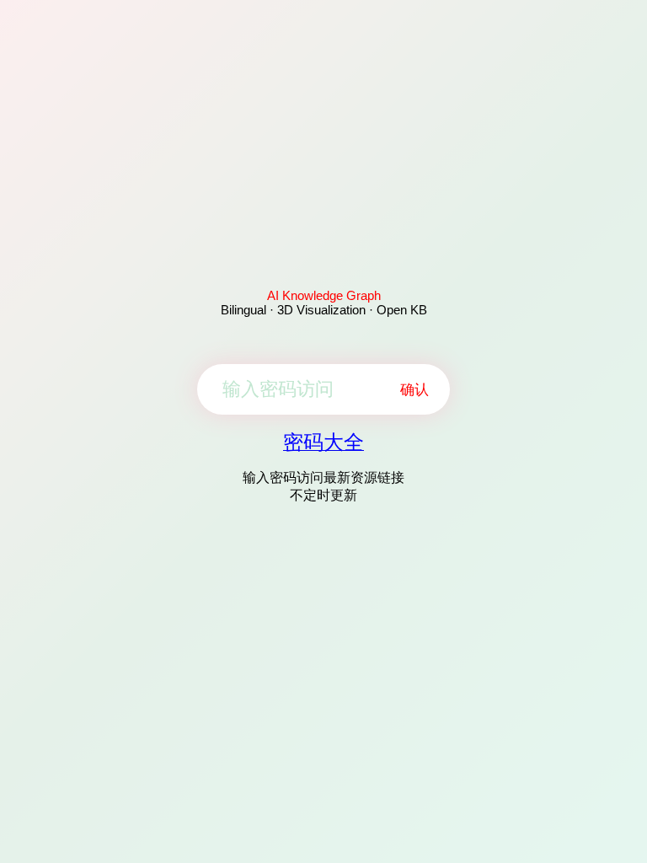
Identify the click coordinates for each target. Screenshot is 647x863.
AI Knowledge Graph (324, 295)
